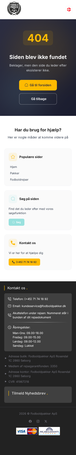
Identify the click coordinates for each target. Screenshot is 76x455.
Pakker (14, 173)
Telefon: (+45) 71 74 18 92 (30, 299)
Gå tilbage (38, 99)
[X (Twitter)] (46, 421)
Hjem (13, 167)
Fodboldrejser (19, 179)
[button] (68, 9)
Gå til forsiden (40, 85)
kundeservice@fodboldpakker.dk (44, 306)
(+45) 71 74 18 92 (26, 261)
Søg (18, 222)
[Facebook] (30, 421)
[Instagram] (38, 421)
